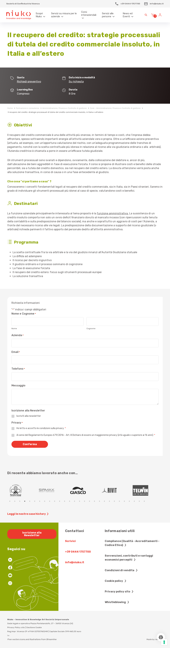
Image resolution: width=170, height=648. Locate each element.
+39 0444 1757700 (130, 3)
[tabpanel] (23, 490)
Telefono (18, 368)
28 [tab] (144, 501)
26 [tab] (134, 501)
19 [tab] (99, 501)
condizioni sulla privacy (51, 428)
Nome (14, 328)
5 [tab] (29, 501)
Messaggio (18, 385)
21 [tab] (109, 501)
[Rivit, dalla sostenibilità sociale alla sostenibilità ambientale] (54, 490)
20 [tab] (104, 501)
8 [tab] (44, 501)
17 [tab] (89, 501)
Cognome (90, 328)
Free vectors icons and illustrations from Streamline (31, 639)
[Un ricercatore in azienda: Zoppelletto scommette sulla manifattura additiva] (147, 490)
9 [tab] (49, 501)
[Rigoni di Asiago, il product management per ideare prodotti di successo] (116, 490)
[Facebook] (10, 568)
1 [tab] (9, 501)
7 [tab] (39, 501)
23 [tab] (119, 501)
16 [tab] (84, 501)
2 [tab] (14, 501)
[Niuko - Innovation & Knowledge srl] (18, 15)
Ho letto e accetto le (40, 428)
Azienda (17, 335)
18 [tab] (94, 501)
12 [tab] (64, 501)
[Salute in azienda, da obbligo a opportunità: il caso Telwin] (85, 490)
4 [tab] (24, 501)
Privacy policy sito (118, 591)
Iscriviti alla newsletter (28, 416)
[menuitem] (42, 15)
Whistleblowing (115, 602)
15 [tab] (79, 501)
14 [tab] (74, 501)
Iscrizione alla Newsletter (32, 534)
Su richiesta (76, 81)
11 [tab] (59, 501)
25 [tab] (129, 501)
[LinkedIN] (10, 560)
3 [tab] (19, 501)
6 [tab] (34, 501)
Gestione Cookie (34, 627)
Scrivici (70, 541)
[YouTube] (10, 575)
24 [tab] (124, 501)
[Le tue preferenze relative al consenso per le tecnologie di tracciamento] (164, 642)
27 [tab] (139, 501)
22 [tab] (114, 501)
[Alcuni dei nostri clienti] (23, 490)
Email (15, 352)
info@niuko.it (156, 3)
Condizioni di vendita (120, 570)
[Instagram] (10, 583)
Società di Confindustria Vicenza (23, 3)
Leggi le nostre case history (26, 513)
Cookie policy (114, 580)
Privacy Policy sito (16, 627)
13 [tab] (69, 501)
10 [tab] (54, 501)
